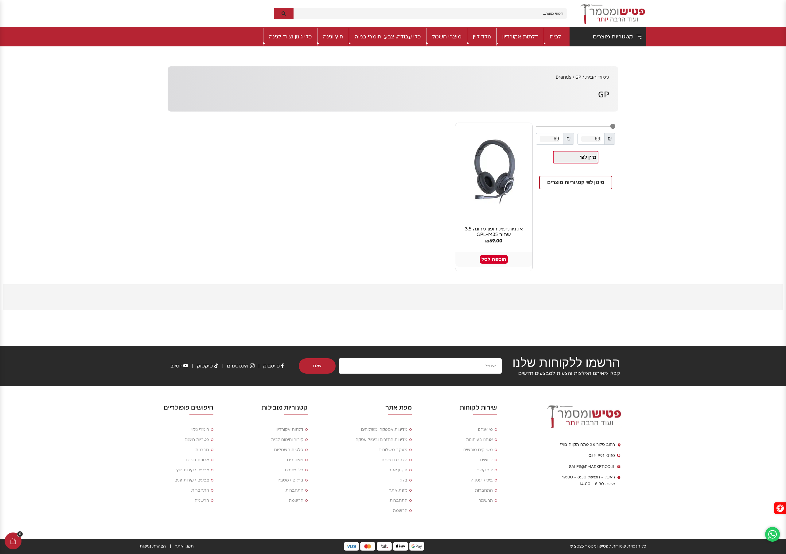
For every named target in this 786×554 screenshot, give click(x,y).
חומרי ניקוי (200, 429)
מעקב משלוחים (393, 450)
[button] (575, 182)
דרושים (486, 460)
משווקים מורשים (478, 450)
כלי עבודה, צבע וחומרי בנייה (388, 36)
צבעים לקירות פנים (191, 480)
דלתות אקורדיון (520, 36)
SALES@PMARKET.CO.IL (592, 467)
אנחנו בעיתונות (479, 439)
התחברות (484, 490)
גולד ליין (482, 36)
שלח (317, 366)
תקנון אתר (398, 470)
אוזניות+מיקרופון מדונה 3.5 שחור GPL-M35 (494, 231)
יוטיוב (176, 366)
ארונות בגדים (197, 460)
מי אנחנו (485, 429)
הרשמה (485, 500)
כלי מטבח (294, 470)
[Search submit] (284, 13)
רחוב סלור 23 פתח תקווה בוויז (587, 444)
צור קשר (485, 470)
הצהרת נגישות (394, 460)
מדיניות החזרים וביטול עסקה (381, 439)
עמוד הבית (597, 77)
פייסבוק (271, 366)
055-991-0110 (602, 455)
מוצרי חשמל (446, 36)
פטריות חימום (197, 439)
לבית (555, 36)
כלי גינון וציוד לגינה (290, 36)
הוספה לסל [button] (493, 259)
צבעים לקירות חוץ (192, 470)
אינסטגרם (237, 366)
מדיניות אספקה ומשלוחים (384, 429)
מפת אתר (398, 490)
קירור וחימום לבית (287, 439)
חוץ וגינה (333, 36)
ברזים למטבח (290, 480)
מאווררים (295, 460)
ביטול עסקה (482, 480)
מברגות (202, 450)
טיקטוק (205, 366)
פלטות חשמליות (288, 450)
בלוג (403, 480)
